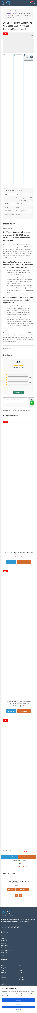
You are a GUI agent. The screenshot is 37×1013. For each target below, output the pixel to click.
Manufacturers (5, 936)
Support (3, 943)
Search (31, 399)
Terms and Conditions (6, 950)
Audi (20, 965)
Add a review (18, 392)
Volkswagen (4, 980)
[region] (18, 999)
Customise (18, 1004)
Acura (20, 975)
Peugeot (3, 968)
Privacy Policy (4, 945)
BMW (2, 970)
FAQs (2, 955)
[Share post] (11, 866)
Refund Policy (4, 948)
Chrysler (21, 977)
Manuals (12, 11)
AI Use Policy (4, 952)
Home (6, 11)
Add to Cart (11, 889)
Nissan (21, 970)
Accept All (18, 1000)
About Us (3, 938)
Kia (20, 968)
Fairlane (14, 13)
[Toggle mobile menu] (34, 3)
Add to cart (9, 857)
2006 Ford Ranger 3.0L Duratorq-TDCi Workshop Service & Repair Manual (18, 882)
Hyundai (3, 965)
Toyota (21, 963)
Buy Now (24, 562)
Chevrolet (3, 977)
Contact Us (4, 940)
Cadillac (3, 975)
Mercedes (4, 972)
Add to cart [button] (11, 562)
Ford (2, 963)
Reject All (18, 1009)
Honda (20, 972)
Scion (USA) (22, 980)
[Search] (26, 3)
